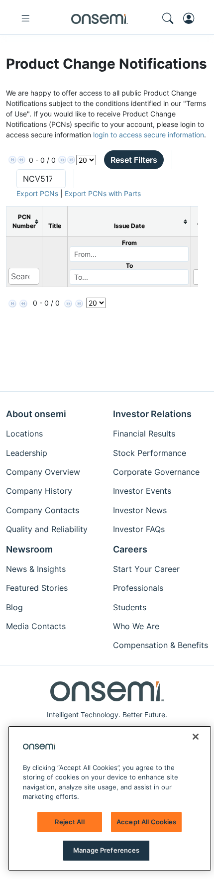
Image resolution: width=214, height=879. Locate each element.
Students (129, 607)
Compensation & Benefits (160, 645)
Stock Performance (149, 453)
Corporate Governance (156, 472)
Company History (39, 491)
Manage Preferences (106, 850)
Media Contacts (36, 626)
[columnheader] (24, 222)
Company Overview (43, 472)
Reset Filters (133, 160)
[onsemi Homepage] (99, 18)
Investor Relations (152, 414)
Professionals (138, 588)
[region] (110, 798)
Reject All (69, 822)
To (129, 265)
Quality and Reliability (47, 529)
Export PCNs (37, 193)
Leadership (26, 453)
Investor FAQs (139, 529)
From (129, 242)
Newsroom (29, 549)
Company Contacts (42, 510)
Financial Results (144, 434)
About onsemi (36, 414)
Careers (130, 549)
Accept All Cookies (146, 822)
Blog (14, 607)
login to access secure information (148, 134)
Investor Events (142, 491)
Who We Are (136, 626)
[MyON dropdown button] (191, 18)
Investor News (140, 510)
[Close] (196, 737)
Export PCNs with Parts (103, 193)
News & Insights (36, 569)
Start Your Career (146, 569)
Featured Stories (37, 588)
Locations (24, 434)
